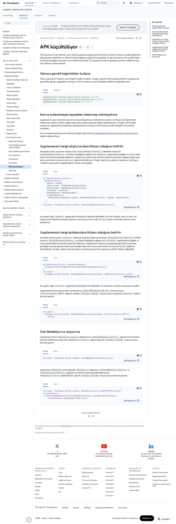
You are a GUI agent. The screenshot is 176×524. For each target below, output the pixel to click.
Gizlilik (61, 488)
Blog (36, 494)
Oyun (61, 472)
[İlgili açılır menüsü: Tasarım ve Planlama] (63, 3)
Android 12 (110, 492)
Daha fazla (73, 3)
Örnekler (38, 15)
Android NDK (134, 490)
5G (60, 492)
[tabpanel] (91, 99)
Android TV (86, 488)
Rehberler (23, 15)
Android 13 (110, 488)
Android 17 (110, 472)
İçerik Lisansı (65, 426)
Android (38, 475)
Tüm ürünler (122, 508)
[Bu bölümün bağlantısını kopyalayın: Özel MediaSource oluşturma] (82, 332)
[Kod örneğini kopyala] (140, 94)
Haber (37, 490)
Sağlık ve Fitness (65, 480)
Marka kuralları (55, 518)
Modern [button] (57, 90)
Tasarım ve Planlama (51, 3)
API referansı (134, 483)
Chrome (76, 508)
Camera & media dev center (17, 10)
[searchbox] (16, 23)
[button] (14, 61)
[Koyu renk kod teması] (137, 94)
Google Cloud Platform (104, 508)
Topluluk (52, 15)
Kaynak (38, 486)
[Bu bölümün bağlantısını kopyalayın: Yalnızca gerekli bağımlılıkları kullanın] (93, 73)
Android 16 (110, 476)
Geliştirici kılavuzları (136, 479)
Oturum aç (168, 3)
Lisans (44, 518)
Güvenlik (38, 483)
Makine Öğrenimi (65, 476)
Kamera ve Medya (65, 484)
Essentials (29, 3)
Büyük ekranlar (87, 472)
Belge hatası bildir (159, 476)
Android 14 (110, 484)
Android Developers (47, 38)
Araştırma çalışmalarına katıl (162, 485)
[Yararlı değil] (140, 38)
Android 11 (110, 495)
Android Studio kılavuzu (138, 475)
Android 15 (110, 480)
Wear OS (85, 476)
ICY (104, 219)
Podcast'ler (39, 498)
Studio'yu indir (134, 486)
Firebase (87, 508)
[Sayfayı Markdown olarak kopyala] (88, 47)
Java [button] (56, 171)
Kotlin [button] (45, 90)
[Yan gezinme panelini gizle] (28, 519)
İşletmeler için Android (43, 479)
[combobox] (108, 3)
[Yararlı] (137, 38)
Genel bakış (8, 15)
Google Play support (160, 480)
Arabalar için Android (90, 484)
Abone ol (147, 518)
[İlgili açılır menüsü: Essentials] (37, 3)
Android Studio (154, 3)
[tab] (45, 90)
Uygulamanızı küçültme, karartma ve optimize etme (116, 133)
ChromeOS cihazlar (89, 480)
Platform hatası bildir (160, 472)
